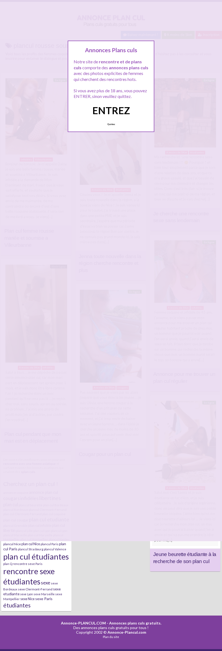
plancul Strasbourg (30, 549)
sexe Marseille (44, 594)
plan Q (7, 563)
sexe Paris (44, 598)
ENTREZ (111, 110)
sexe (45, 583)
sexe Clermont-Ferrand (35, 589)
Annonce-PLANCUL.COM (83, 623)
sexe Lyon (26, 594)
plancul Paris (49, 544)
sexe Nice (27, 599)
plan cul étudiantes (36, 556)
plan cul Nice (30, 544)
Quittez (111, 124)
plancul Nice (12, 544)
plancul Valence (55, 549)
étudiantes (17, 605)
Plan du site (111, 637)
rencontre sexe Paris (28, 563)
